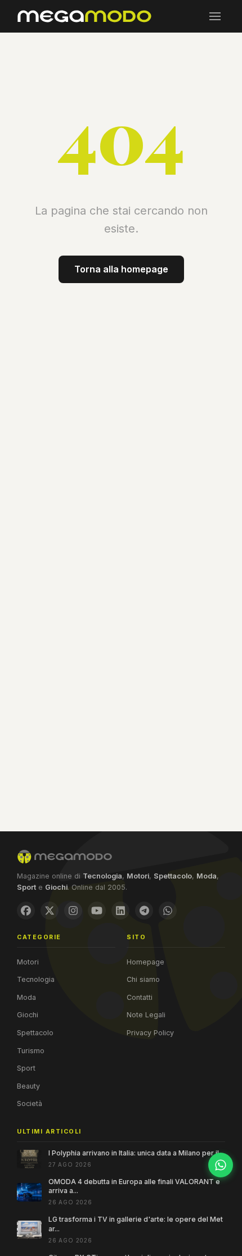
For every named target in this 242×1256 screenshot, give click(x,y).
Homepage (145, 962)
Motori (28, 962)
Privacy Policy (150, 1033)
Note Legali (146, 1015)
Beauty (28, 1086)
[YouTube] (97, 911)
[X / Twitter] (50, 911)
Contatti (140, 997)
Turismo (30, 1050)
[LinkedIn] (120, 911)
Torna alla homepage (121, 269)
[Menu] (215, 16)
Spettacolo (35, 1033)
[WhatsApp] (168, 911)
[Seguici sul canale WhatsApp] (220, 1165)
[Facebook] (26, 911)
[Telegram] (144, 911)
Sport (26, 1068)
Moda (26, 997)
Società (29, 1103)
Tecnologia (36, 979)
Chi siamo (143, 979)
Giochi (27, 1015)
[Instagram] (73, 911)
